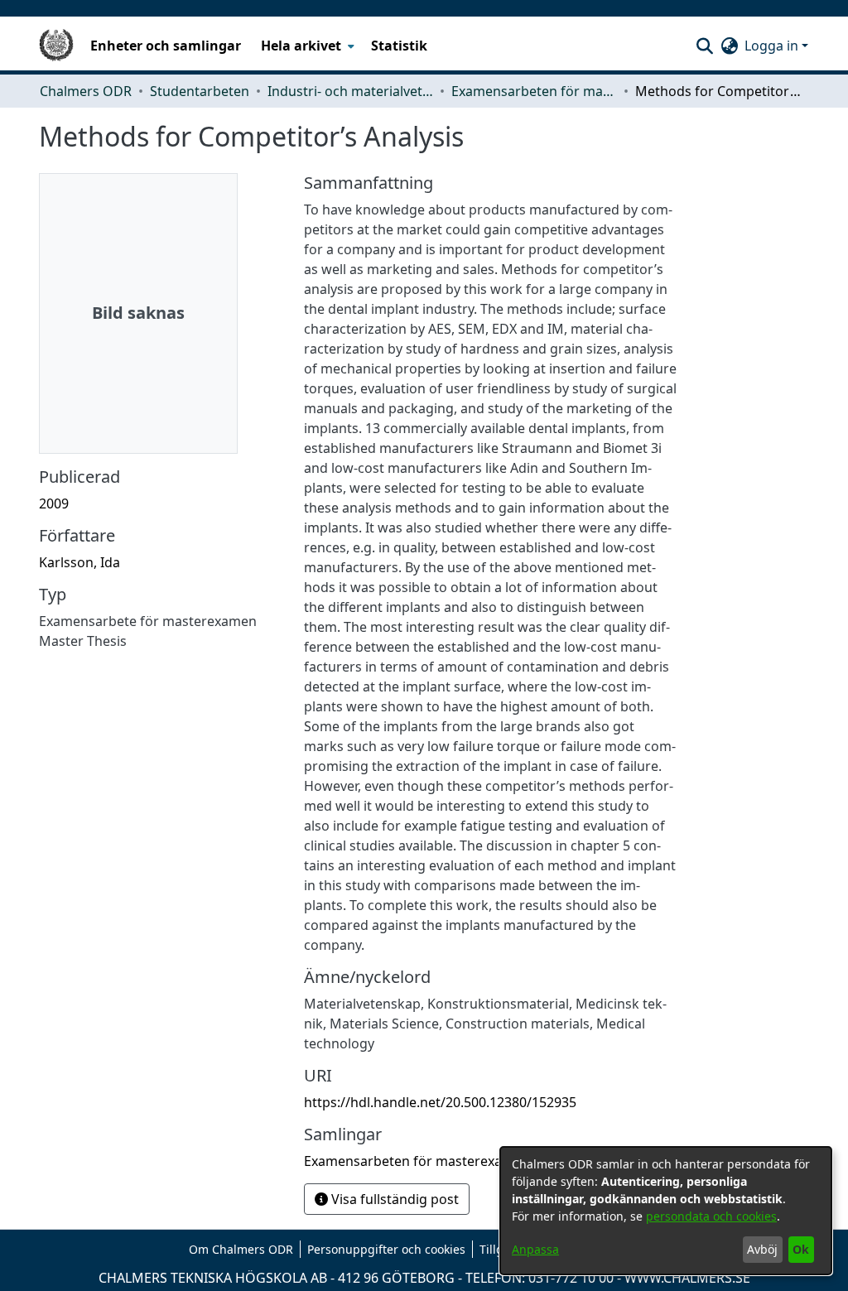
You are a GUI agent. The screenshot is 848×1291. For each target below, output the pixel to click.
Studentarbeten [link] (199, 91)
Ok (801, 1249)
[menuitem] (306, 45)
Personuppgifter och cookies (386, 1249)
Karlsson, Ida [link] (79, 562)
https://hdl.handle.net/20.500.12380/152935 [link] (440, 1102)
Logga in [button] (773, 45)
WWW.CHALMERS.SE (687, 1278)
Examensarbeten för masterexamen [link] (534, 91)
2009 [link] (54, 503)
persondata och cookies (711, 1216)
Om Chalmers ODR (241, 1249)
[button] (704, 45)
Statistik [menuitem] (399, 45)
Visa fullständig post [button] (393, 1199)
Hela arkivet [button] (301, 45)
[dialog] (665, 1210)
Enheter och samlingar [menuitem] (165, 45)
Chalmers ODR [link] (86, 91)
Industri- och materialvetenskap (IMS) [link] (350, 91)
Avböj (762, 1249)
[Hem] (56, 45)
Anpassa (535, 1249)
